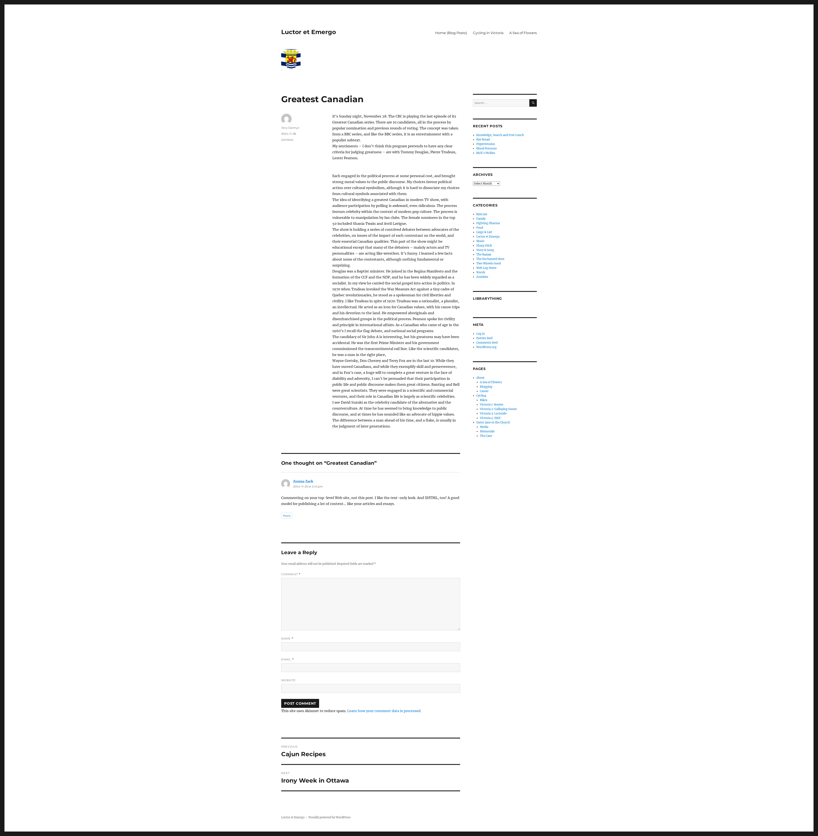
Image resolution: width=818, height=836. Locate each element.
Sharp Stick (484, 245)
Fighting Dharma (488, 223)
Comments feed (487, 342)
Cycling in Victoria (488, 33)
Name (287, 638)
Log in (480, 334)
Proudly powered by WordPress (329, 817)
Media (484, 427)
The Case (486, 436)
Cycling (481, 395)
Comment (291, 574)
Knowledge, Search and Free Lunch (500, 135)
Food (479, 227)
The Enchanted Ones (490, 259)
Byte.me (481, 214)
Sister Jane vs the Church (493, 422)
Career (484, 391)
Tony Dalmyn (290, 127)
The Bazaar (483, 254)
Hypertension (485, 144)
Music (480, 241)
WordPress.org (486, 347)
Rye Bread (483, 139)
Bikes (483, 400)
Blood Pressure (486, 148)
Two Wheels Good (488, 263)
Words (480, 272)
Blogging (486, 387)
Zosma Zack (303, 481)
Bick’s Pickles (485, 153)
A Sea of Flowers (523, 33)
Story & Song (485, 250)
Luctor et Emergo (308, 32)
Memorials (487, 431)
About (480, 378)
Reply (287, 515)
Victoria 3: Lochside (493, 413)
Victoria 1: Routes (491, 404)
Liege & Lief (484, 232)
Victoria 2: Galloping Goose (498, 409)
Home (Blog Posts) (451, 33)
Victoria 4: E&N (490, 418)
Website (288, 680)
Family (480, 219)
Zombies (287, 139)
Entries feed (484, 338)
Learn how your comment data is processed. (384, 711)
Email (287, 659)
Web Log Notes (486, 268)
